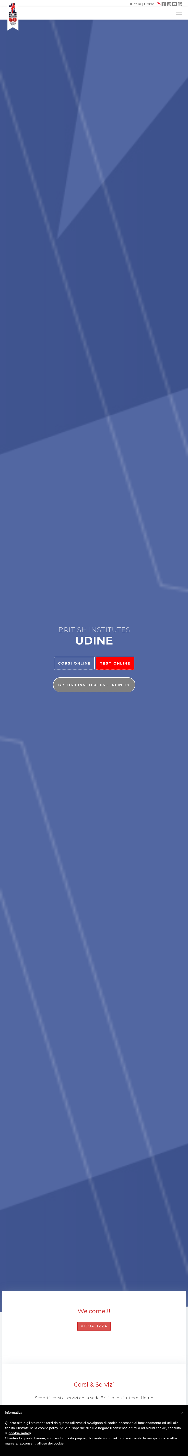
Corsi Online (74, 663)
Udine (149, 4)
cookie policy (20, 1433)
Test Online (115, 663)
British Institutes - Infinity (94, 685)
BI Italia (134, 4)
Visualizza (94, 1326)
